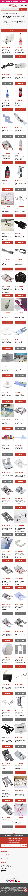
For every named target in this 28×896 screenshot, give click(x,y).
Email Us (3, 870)
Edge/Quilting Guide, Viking (20, 688)
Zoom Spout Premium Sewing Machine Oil (20, 51)
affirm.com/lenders (12, 888)
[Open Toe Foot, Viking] (20, 629)
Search (23, 9)
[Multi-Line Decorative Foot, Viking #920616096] (20, 816)
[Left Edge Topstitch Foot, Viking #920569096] (7, 550)
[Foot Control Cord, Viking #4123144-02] (7, 736)
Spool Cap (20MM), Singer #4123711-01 (7, 396)
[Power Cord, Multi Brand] (7, 72)
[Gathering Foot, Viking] (7, 470)
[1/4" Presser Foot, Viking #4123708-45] (7, 629)
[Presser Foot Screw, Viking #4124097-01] (20, 232)
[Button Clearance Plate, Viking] (20, 338)
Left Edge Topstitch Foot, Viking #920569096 (6, 556)
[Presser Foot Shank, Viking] (7, 126)
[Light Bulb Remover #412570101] (7, 258)
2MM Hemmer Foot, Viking (6, 767)
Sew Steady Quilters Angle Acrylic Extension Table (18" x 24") (20, 530)
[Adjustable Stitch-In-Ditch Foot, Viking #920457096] (7, 417)
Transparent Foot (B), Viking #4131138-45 (20, 476)
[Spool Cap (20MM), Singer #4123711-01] (7, 391)
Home (4, 13)
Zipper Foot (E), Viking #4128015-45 (20, 502)
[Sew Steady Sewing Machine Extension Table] (7, 46)
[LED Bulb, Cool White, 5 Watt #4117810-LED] (20, 391)
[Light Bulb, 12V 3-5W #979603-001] (20, 72)
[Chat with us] (22, 5)
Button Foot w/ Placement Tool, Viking (6, 715)
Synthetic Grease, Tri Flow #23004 (20, 104)
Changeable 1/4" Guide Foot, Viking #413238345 (6, 795)
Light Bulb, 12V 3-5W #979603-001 (20, 78)
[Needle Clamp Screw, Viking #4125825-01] (20, 258)
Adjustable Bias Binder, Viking (18, 422)
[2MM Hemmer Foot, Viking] (7, 762)
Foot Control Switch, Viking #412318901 (7, 688)
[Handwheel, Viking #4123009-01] (7, 656)
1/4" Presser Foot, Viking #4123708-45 (7, 635)
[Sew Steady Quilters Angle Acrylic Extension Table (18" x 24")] (20, 523)
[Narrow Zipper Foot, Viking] (20, 126)
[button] (1, 5)
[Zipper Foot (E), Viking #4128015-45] (20, 497)
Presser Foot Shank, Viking (7, 131)
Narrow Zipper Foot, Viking (19, 131)
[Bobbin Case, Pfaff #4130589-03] (20, 285)
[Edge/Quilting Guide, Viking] (20, 683)
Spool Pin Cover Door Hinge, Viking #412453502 (20, 556)
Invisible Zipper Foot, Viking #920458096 (20, 316)
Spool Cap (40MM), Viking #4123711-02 (7, 343)
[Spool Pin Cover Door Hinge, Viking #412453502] (20, 550)
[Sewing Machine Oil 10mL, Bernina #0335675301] (20, 152)
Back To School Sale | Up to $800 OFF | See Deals (14, 1)
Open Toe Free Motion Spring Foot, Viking (20, 184)
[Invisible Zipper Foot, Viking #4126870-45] (20, 762)
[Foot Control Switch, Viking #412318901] (7, 683)
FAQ (2, 871)
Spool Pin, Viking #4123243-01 (19, 449)
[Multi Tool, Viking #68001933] (7, 311)
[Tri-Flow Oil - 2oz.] (7, 179)
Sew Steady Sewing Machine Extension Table (7, 52)
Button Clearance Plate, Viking (19, 343)
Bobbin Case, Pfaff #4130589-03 (19, 290)
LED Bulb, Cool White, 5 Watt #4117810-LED (20, 396)
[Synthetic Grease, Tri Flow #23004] (20, 99)
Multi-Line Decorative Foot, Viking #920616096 (20, 822)
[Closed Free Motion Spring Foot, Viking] (20, 709)
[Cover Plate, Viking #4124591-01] (7, 364)
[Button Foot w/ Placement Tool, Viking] (7, 709)
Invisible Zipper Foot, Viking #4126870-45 (20, 767)
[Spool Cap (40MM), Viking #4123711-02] (7, 338)
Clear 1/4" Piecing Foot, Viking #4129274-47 (19, 583)
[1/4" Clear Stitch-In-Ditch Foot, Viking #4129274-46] (7, 285)
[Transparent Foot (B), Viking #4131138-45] (20, 470)
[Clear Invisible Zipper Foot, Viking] (20, 736)
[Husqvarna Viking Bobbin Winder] (7, 205)
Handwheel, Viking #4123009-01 (6, 661)
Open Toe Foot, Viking (20, 634)
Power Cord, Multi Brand (6, 78)
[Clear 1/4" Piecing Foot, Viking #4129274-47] (20, 576)
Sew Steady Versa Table (19, 369)
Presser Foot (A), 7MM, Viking (6, 502)
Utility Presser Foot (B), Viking (6, 608)
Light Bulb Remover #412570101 (6, 263)
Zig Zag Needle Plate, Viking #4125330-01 (20, 661)
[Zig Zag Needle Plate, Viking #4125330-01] (20, 656)
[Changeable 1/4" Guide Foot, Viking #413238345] (7, 789)
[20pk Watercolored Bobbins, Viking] (7, 444)
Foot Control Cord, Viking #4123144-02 (7, 741)
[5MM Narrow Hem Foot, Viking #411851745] (7, 576)
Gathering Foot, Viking (7, 475)
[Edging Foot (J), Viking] (7, 816)
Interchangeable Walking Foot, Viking (20, 210)
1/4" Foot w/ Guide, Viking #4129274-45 (7, 157)
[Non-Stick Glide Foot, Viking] (20, 603)
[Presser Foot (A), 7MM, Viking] (7, 497)
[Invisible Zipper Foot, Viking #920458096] (20, 311)
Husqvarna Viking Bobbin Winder (6, 210)
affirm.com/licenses (20, 891)
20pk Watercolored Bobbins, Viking (6, 449)
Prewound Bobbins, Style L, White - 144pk (20, 795)
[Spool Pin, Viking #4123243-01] (20, 444)
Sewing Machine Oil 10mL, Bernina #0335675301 (19, 158)
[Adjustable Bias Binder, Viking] (20, 417)
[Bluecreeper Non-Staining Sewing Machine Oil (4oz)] (7, 99)
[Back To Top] (26, 894)
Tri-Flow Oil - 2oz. (6, 183)
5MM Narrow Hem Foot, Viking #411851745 (6, 583)
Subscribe (24, 845)
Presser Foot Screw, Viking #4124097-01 (20, 237)
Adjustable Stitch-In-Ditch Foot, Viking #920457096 (7, 423)
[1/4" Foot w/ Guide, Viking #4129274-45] (7, 152)
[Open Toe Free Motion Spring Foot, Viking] (20, 179)
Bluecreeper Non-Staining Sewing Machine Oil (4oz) (6, 105)
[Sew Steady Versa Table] (20, 364)
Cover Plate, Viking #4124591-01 (6, 369)
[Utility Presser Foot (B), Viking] (7, 603)
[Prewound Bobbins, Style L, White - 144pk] (20, 789)
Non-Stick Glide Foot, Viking (20, 608)
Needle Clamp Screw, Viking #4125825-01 (20, 263)
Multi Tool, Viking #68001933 (6, 316)
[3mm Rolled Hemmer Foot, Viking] (7, 523)
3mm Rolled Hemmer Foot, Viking (7, 529)
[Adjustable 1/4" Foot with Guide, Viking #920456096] (7, 232)
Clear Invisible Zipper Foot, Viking (20, 741)
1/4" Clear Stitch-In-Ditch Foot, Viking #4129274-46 (7, 291)
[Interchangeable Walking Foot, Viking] (20, 205)
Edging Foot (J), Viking (7, 821)
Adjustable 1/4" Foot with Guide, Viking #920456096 (7, 238)
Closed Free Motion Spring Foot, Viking (19, 714)
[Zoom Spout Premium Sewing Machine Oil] (20, 46)
